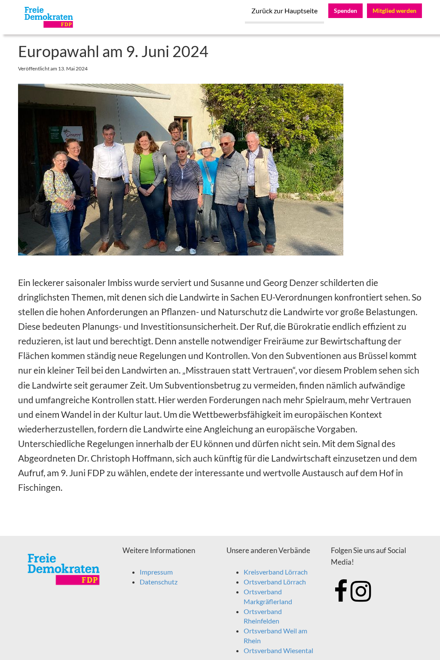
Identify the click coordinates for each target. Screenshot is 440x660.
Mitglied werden (394, 10)
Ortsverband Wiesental (278, 650)
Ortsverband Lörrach (275, 582)
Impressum (156, 572)
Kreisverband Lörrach (276, 572)
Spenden (345, 10)
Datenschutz (158, 582)
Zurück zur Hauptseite (284, 10)
